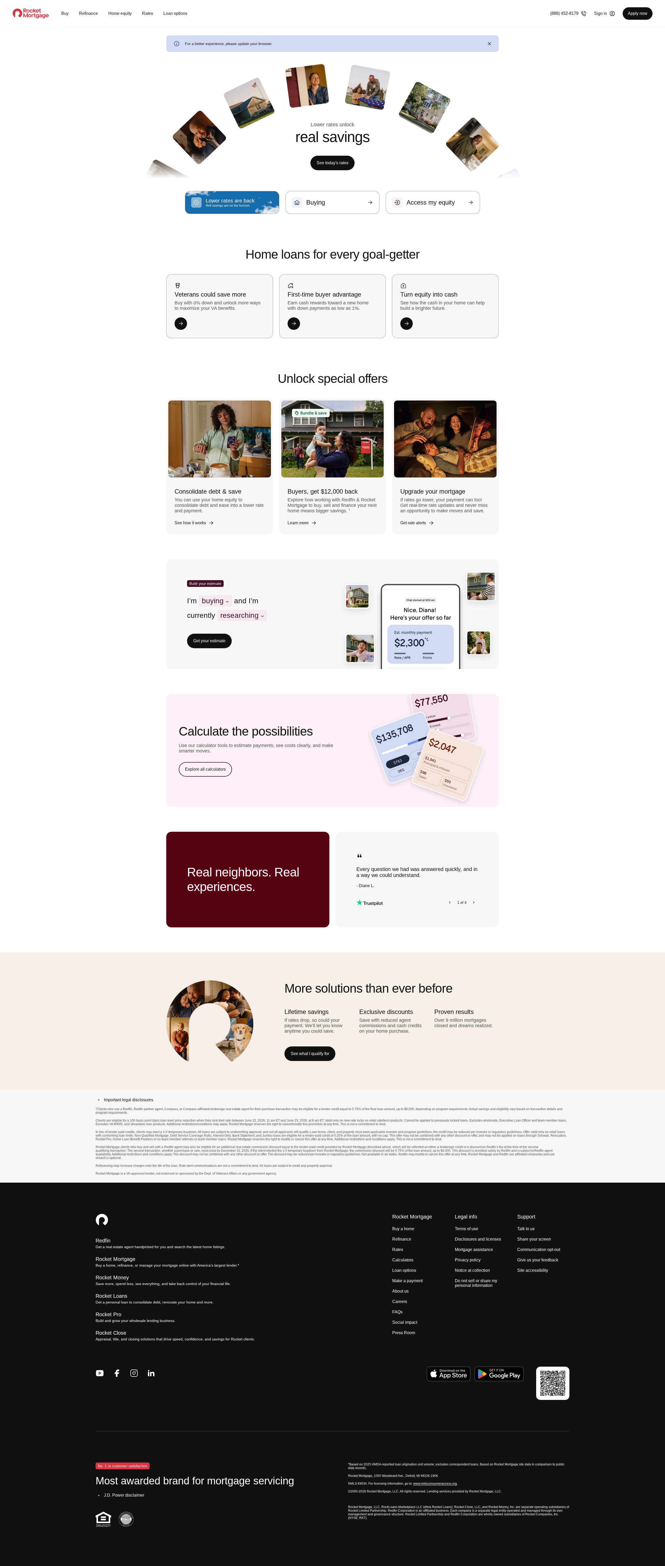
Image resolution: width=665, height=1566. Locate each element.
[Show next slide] (474, 902)
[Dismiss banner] (489, 43)
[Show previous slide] (450, 902)
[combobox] (215, 601)
